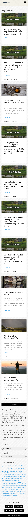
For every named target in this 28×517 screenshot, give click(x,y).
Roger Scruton (20, 489)
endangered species (10, 476)
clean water (4, 468)
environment (20, 476)
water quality (18, 493)
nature (24, 487)
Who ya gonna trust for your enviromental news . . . (14, 102)
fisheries (3, 485)
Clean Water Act (12, 468)
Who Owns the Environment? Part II (12, 378)
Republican (13, 489)
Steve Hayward (15, 491)
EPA (19, 483)
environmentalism (7, 478)
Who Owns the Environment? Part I (12, 337)
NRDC (2, 489)
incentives (19, 487)
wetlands (11, 495)
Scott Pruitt (8, 491)
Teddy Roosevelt (22, 491)
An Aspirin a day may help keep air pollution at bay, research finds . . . (14, 31)
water (10, 493)
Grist (9, 487)
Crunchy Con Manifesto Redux (13, 293)
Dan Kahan (17, 474)
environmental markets (18, 478)
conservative (11, 474)
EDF (2, 476)
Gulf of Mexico (14, 487)
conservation (15, 471)
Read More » (7, 38)
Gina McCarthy (20, 485)
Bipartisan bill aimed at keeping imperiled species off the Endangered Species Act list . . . (14, 221)
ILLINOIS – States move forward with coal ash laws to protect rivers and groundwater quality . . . (13, 67)
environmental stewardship (9, 483)
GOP (6, 487)
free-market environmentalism (11, 485)
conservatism (4, 474)
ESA (22, 483)
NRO (6, 489)
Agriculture (4, 466)
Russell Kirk (3, 491)
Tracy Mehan (5, 493)
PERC (9, 489)
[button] (25, 2)
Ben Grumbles (11, 465)
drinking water (23, 474)
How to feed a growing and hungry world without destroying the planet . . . (13, 185)
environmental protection (10, 481)
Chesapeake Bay (20, 466)
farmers (25, 483)
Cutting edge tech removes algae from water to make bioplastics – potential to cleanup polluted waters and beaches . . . (14, 147)
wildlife (15, 495)
